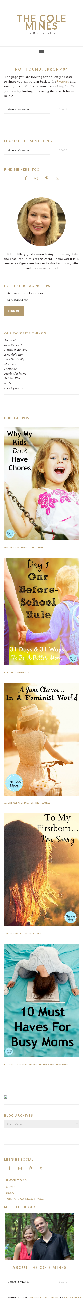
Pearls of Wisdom (15, 373)
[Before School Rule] (41, 612)
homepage (63, 81)
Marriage (10, 364)
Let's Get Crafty (14, 359)
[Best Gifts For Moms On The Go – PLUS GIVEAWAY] (41, 1001)
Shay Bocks (72, 1297)
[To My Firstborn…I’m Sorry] (41, 870)
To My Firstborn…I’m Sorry (23, 933)
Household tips (13, 354)
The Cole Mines (41, 22)
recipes (8, 383)
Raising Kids (12, 378)
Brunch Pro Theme (44, 1297)
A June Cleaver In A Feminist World (27, 803)
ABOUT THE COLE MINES (25, 1199)
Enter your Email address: (24, 293)
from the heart (13, 345)
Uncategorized (13, 388)
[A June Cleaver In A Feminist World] (41, 740)
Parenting (10, 369)
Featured (10, 340)
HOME (11, 1187)
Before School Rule (17, 672)
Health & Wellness (15, 350)
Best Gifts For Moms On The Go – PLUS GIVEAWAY (36, 1064)
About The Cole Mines (39, 1267)
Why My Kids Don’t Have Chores (25, 547)
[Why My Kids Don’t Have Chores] (41, 484)
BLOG (10, 1192)
